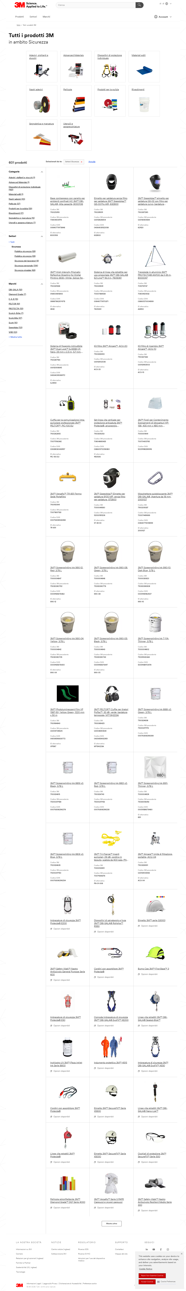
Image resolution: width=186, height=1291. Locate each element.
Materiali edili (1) (16, 194)
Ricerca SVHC (84, 1254)
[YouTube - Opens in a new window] (154, 1249)
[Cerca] (140, 5)
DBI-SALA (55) (15, 290)
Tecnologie (20, 1272)
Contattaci (119, 1249)
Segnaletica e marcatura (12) (22, 218)
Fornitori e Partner (23, 1263)
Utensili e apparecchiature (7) (22, 223)
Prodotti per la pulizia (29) (20, 209)
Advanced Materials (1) (19, 182)
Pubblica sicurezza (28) (25, 251)
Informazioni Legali (34, 1284)
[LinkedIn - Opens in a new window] (147, 1249)
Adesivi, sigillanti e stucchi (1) (22, 178)
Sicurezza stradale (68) (25, 270)
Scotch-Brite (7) (16, 313)
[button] (166, 1281)
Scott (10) (13, 323)
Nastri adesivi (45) (17, 199)
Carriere (19, 1254)
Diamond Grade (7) (17, 294)
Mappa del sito (121, 1254)
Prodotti (19, 17)
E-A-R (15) (13, 299)
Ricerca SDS (83, 1249)
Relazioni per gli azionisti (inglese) (29, 1258)
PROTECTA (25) (16, 309)
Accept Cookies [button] (147, 1282)
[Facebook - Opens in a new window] (161, 1249)
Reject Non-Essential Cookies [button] (152, 1276)
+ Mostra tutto (15, 337)
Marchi (46, 17)
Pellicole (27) (14, 204)
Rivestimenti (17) (16, 213)
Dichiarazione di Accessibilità (70, 1284)
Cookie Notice (145, 1269)
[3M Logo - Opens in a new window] (31, 5)
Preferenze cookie (89, 1284)
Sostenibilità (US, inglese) (26, 1267)
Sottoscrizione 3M (58, 1254)
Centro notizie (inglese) (60, 1249)
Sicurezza (72, 162)
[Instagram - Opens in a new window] (168, 1249)
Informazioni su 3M (24, 1249)
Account (163, 17)
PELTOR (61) (14, 304)
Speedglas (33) (15, 328)
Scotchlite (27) (15, 318)
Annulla (91, 162)
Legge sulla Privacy (50, 1284)
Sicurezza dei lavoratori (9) (27, 261)
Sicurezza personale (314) (26, 266)
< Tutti (11, 242)
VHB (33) (13, 332)
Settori (33, 17)
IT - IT (162, 4)
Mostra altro (111, 1224)
